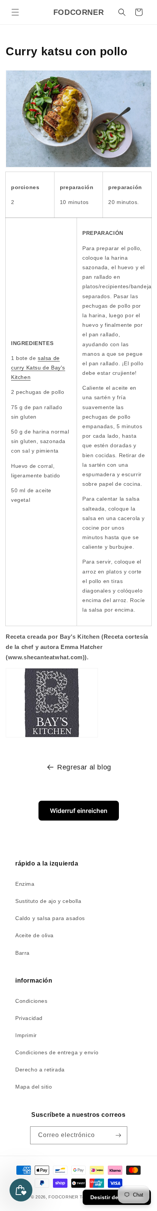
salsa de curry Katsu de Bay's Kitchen (38, 367)
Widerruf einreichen (78, 810)
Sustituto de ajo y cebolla (48, 901)
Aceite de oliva (34, 935)
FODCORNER (63, 1197)
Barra (22, 953)
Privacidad (29, 1018)
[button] (15, 12)
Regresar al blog (84, 767)
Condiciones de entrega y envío (57, 1052)
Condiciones (31, 1001)
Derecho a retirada (40, 1069)
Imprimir (26, 1035)
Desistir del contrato (116, 1197)
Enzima (25, 884)
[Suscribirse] (118, 1135)
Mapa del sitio (33, 1087)
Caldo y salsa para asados (50, 918)
